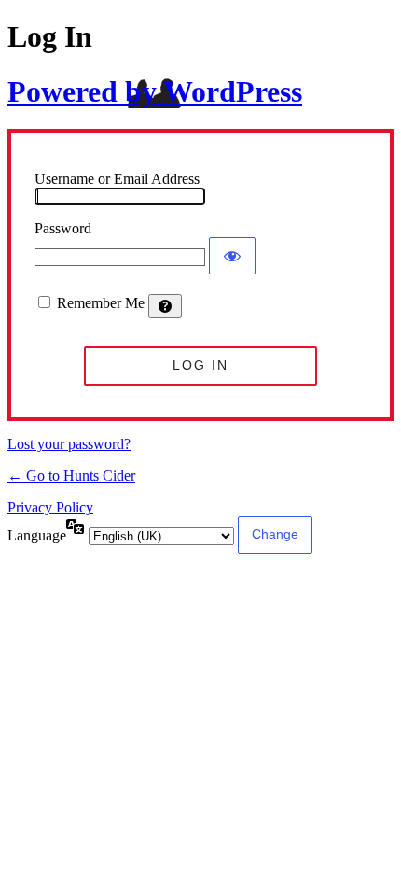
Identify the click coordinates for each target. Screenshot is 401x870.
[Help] (165, 306)
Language (36, 535)
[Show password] (232, 255)
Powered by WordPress (154, 91)
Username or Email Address (117, 179)
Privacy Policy (50, 507)
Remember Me (101, 303)
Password (63, 228)
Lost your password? (69, 444)
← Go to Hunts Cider (71, 476)
